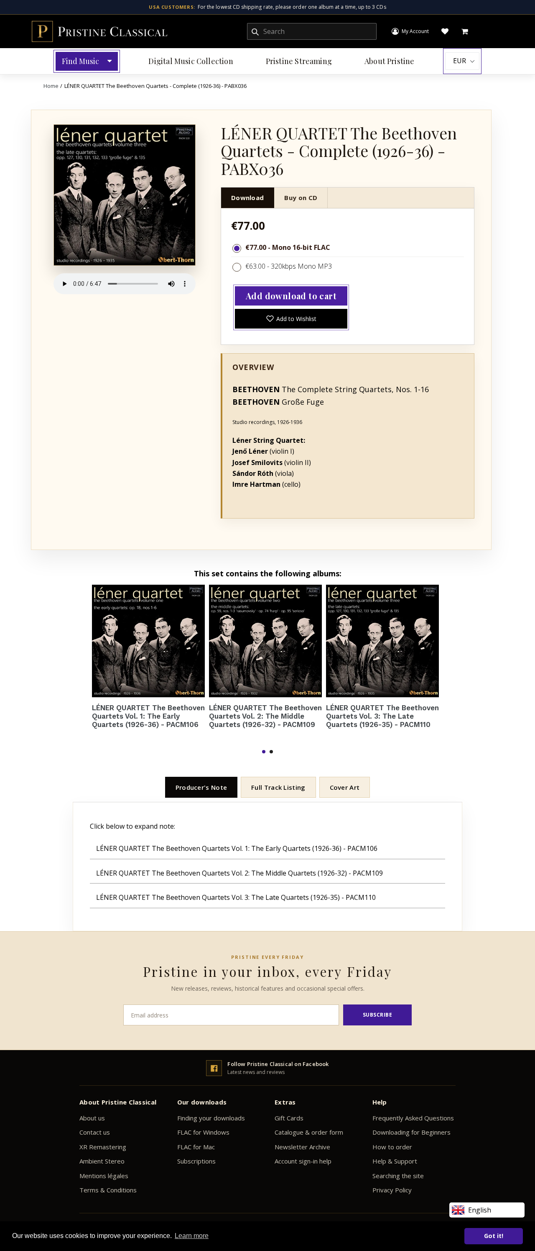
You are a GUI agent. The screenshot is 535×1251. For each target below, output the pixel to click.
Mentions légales (103, 1175)
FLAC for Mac (196, 1147)
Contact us (94, 1132)
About (389, 61)
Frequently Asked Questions (413, 1118)
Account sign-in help (303, 1161)
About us (92, 1118)
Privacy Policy (392, 1190)
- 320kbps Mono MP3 (298, 266)
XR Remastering (102, 1147)
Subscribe (377, 1014)
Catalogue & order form (309, 1132)
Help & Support (394, 1161)
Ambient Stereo (102, 1161)
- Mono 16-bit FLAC (298, 247)
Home (51, 86)
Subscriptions (196, 1161)
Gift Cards (289, 1118)
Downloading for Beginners (411, 1132)
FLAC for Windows (203, 1132)
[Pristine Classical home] (99, 31)
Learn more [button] (192, 1235)
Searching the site (398, 1175)
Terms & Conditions (108, 1190)
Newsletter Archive (302, 1147)
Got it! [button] (493, 1236)
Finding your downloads (211, 1118)
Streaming (299, 61)
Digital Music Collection (190, 61)
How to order (392, 1147)
